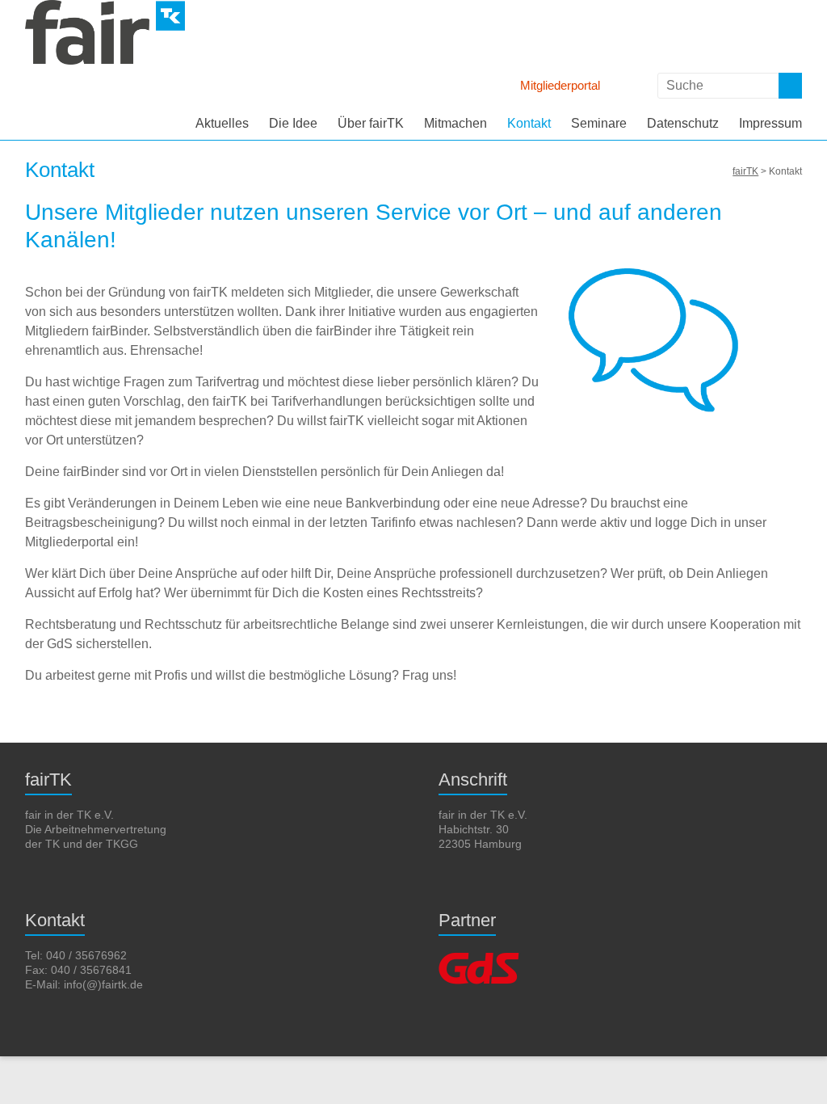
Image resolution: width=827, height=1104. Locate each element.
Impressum (770, 123)
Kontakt (529, 123)
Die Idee (293, 123)
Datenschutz (683, 123)
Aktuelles (222, 123)
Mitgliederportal (560, 85)
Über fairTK (371, 123)
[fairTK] (105, 8)
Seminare (599, 123)
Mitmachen (455, 123)
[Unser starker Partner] (479, 955)
